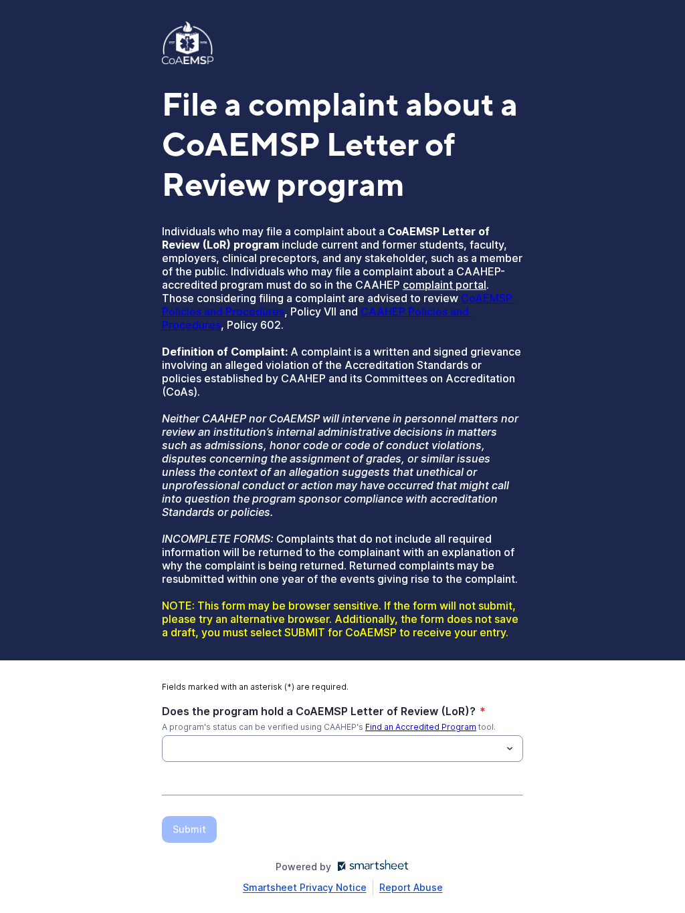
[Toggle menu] (509, 748)
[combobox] (342, 748)
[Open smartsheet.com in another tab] (370, 866)
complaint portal (444, 284)
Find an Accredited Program (420, 727)
